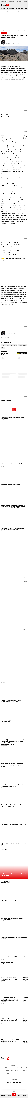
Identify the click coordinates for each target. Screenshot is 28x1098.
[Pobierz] (21, 43)
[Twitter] (11, 1082)
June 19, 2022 (4, 260)
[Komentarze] (14, 1091)
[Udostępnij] (26, 1091)
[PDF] (10, 337)
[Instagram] (20, 1082)
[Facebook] (8, 1082)
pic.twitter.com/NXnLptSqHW (9, 254)
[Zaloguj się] (23, 5)
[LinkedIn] (14, 1082)
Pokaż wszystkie (10, 347)
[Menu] (26, 5)
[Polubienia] (2, 1091)
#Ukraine (3, 242)
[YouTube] (17, 1082)
